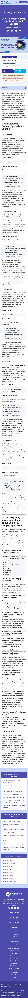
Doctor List (11, 11)
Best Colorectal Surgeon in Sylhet (12, 821)
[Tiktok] (18, 908)
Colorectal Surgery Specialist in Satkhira (14, 844)
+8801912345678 (15, 256)
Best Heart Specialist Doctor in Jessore (13, 791)
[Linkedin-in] (15, 908)
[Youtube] (12, 908)
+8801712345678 (15, 186)
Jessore (18, 11)
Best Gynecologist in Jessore (11, 794)
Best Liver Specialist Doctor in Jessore (13, 797)
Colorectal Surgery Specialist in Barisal (13, 829)
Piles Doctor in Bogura (9, 832)
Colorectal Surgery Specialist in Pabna (13, 835)
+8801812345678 (15, 415)
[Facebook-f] (9, 908)
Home (5, 11)
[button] (16, 2)
